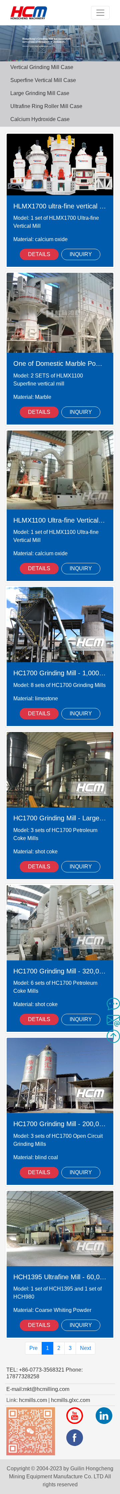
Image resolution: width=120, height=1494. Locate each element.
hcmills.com (33, 1400)
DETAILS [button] (39, 254)
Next (85, 1348)
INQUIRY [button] (81, 254)
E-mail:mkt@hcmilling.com (37, 1389)
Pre (33, 1348)
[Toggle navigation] (100, 12)
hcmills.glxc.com (70, 1400)
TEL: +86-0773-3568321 (35, 1370)
